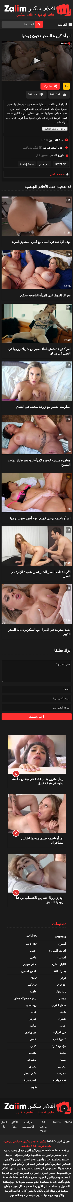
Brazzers (61, 164)
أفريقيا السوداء (57, 950)
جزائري (61, 984)
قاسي (33, 1039)
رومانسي (31, 1005)
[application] (37, 61)
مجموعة (32, 1059)
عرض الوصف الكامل (55, 128)
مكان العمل (30, 1073)
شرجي (33, 1018)
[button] (36, 60)
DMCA (68, 1122)
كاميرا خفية (59, 1039)
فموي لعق (31, 1032)
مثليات (33, 1052)
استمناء (61, 957)
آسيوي (62, 943)
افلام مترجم (30, 964)
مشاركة (47, 86)
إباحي (33, 957)
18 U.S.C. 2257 (43, 1127)
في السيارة (59, 1032)
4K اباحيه (31, 935)
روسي (62, 998)
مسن (63, 1059)
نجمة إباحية (27, 164)
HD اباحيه (31, 943)
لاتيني (33, 1046)
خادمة (33, 991)
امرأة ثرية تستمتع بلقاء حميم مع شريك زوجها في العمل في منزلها (39, 351)
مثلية (63, 1052)
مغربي (62, 1066)
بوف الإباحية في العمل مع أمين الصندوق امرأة (41, 242)
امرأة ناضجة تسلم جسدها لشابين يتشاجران (42, 840)
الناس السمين (29, 971)
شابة (63, 1011)
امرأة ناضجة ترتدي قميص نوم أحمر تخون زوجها (40, 518)
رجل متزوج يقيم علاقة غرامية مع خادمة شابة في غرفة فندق (37, 781)
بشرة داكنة (60, 971)
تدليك (34, 977)
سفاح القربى (58, 1005)
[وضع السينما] (66, 86)
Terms (57, 1122)
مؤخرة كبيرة (59, 1046)
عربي (63, 1025)
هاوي (34, 1086)
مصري (33, 1066)
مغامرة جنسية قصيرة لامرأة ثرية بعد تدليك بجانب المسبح (39, 462)
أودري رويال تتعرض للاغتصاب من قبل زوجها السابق (39, 899)
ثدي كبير (44, 164)
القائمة (62, 24)
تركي (63, 977)
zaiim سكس (58, 174)
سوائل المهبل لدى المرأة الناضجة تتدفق (45, 295)
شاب (34, 1011)
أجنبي (33, 950)
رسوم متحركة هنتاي (25, 998)
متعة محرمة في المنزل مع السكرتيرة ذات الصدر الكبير (39, 631)
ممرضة (61, 1073)
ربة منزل (61, 991)
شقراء (62, 1018)
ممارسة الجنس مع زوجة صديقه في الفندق (43, 406)
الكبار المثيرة (59, 964)
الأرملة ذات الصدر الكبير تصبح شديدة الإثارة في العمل (40, 574)
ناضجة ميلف (30, 1080)
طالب (33, 1025)
